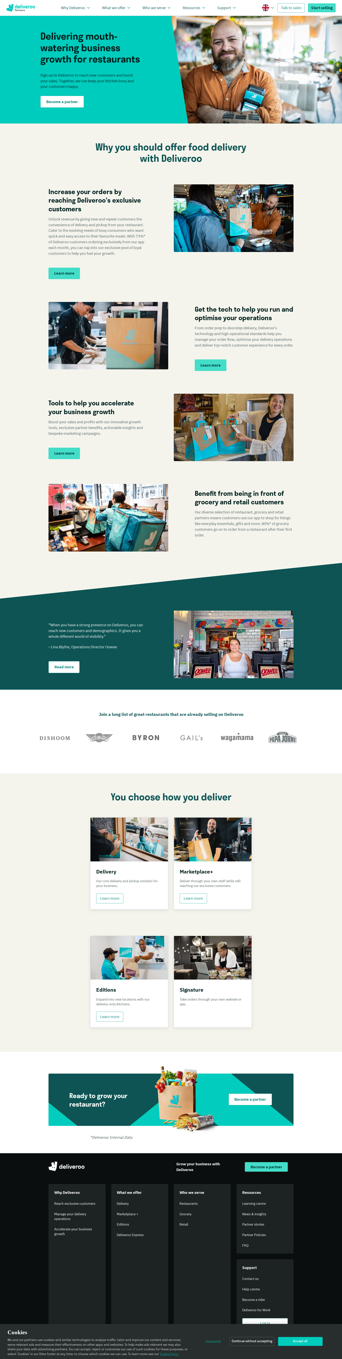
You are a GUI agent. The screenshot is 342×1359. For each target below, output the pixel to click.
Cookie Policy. (169, 1354)
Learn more (109, 898)
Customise (213, 1341)
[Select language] (272, 8)
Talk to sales (291, 7)
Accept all (300, 1341)
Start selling (321, 7)
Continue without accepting (252, 1341)
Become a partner (62, 101)
